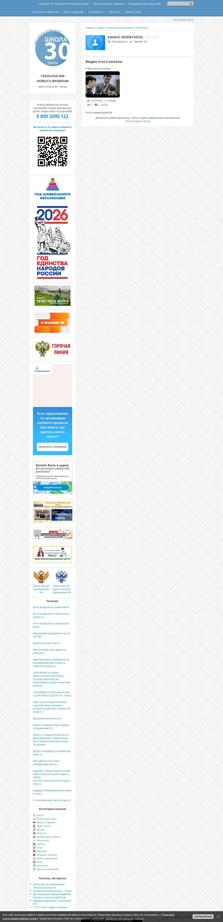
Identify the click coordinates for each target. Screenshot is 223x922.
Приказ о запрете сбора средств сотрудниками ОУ (51, 726)
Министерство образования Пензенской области (49, 886)
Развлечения (43, 840)
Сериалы (41, 844)
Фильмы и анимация (47, 855)
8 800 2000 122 (52, 116)
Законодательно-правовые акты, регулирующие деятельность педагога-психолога (51, 663)
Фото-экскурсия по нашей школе (51, 607)
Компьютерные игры (47, 819)
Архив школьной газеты (46, 643)
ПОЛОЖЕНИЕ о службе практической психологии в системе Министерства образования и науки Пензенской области (51, 679)
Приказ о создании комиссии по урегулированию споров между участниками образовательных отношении (50, 739)
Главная (90, 27)
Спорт (40, 847)
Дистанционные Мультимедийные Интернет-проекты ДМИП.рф (52, 896)
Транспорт (42, 851)
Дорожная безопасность (47, 718)
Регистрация (179, 19)
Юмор (40, 862)
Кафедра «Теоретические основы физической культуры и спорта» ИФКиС (52, 774)
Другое (40, 815)
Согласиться (203, 916)
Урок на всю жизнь (99, 68)
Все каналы (42, 865)
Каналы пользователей (120, 27)
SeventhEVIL (141, 27)
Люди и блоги (43, 826)
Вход (190, 19)
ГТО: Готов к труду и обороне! (50, 907)
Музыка (40, 829)
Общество (41, 833)
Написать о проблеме (53, 447)
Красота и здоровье (46, 822)
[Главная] (52, 68)
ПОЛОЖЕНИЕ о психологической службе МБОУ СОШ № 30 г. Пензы (52, 694)
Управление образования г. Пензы (52, 890)
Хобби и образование (47, 858)
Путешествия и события (48, 837)
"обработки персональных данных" (124, 918)
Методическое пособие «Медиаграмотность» (46, 762)
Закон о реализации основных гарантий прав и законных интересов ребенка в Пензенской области (51, 706)
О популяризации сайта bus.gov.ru (52, 800)
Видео (100, 27)
